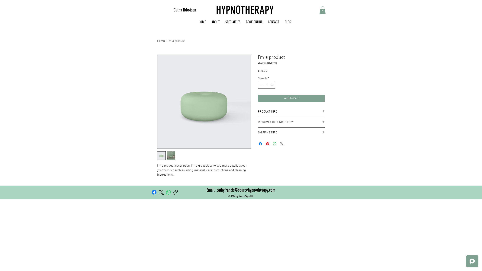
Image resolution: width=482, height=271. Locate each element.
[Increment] (272, 85)
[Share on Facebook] (260, 144)
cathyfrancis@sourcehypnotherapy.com (246, 190)
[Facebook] (154, 192)
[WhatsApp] (168, 192)
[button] (322, 10)
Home (161, 41)
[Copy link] (175, 192)
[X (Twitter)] (161, 192)
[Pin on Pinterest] (267, 144)
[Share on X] (282, 144)
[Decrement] (261, 85)
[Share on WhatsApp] (274, 144)
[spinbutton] (266, 85)
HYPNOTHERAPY (245, 10)
